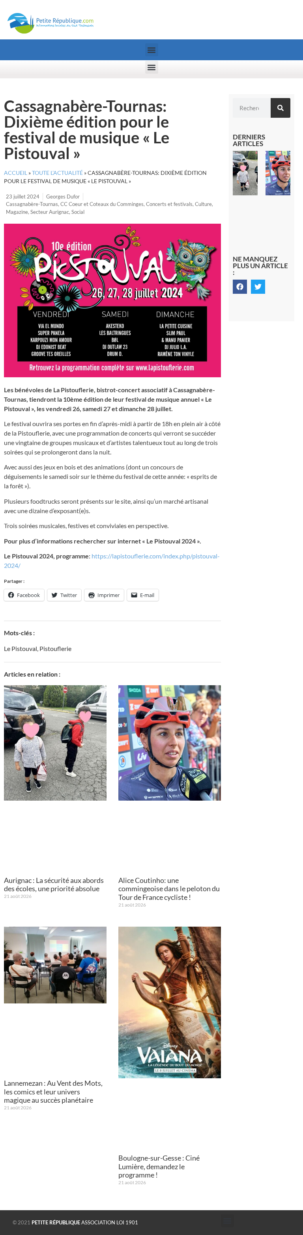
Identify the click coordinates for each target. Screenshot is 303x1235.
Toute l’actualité (57, 173)
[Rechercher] (280, 108)
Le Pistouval (20, 648)
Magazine (17, 212)
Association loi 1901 (85, 1222)
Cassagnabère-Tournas (32, 204)
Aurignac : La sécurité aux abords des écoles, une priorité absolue (54, 884)
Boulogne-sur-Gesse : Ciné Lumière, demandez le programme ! (159, 1166)
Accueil (15, 173)
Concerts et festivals (169, 204)
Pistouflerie (55, 648)
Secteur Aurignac (49, 212)
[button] (151, 49)
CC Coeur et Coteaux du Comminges (102, 204)
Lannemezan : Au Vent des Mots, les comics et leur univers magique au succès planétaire (53, 1091)
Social (77, 212)
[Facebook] (240, 287)
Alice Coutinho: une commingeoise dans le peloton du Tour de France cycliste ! (169, 888)
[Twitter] (258, 287)
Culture (203, 204)
